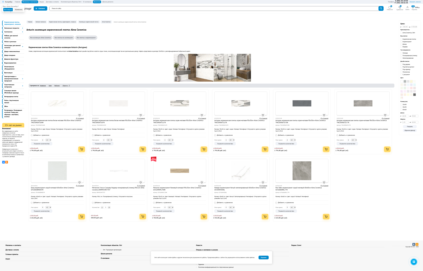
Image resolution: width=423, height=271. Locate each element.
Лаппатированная (408, 58)
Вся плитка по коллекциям (64, 38)
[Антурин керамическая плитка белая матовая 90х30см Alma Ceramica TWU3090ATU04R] (57, 103)
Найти (381, 8)
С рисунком (406, 74)
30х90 (404, 107)
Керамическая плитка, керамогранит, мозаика (62, 22)
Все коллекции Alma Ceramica (40, 38)
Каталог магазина (41, 22)
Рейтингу (57, 85)
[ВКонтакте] (3, 162)
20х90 (404, 104)
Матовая (405, 53)
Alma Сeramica (106, 22)
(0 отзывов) (80, 118)
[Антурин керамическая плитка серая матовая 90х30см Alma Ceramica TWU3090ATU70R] (302, 103)
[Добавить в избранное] (80, 115)
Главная (30, 22)
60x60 (404, 110)
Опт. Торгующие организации (112, 250)
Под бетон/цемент (408, 67)
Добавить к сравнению (41, 135)
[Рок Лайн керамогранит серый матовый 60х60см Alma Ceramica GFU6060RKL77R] (302, 170)
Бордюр (405, 47)
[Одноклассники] (6, 162)
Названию (43, 85)
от (401, 116)
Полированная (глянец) (410, 55)
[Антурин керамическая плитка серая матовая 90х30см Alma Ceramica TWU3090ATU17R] (179, 103)
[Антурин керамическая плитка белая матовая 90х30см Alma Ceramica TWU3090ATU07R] (118, 103)
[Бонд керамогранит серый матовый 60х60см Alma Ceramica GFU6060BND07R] (57, 170)
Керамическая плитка (409, 39)
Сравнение (399, 8)
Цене (50, 85)
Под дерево (406, 64)
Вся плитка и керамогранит (86, 38)
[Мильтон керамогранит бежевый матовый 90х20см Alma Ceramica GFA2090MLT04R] (179, 170)
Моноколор (406, 72)
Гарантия (201, 264)
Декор (405, 44)
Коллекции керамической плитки (89, 22)
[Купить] (81, 149)
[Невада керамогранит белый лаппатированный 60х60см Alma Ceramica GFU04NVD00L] (240, 170)
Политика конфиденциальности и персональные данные (216, 267)
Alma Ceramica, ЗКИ (409, 33)
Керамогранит (407, 42)
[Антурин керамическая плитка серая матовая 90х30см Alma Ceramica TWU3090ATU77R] (363, 103)
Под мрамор (406, 69)
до (410, 116)
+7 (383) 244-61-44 (401, 3)
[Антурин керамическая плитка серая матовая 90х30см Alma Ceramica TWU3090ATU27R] (240, 103)
